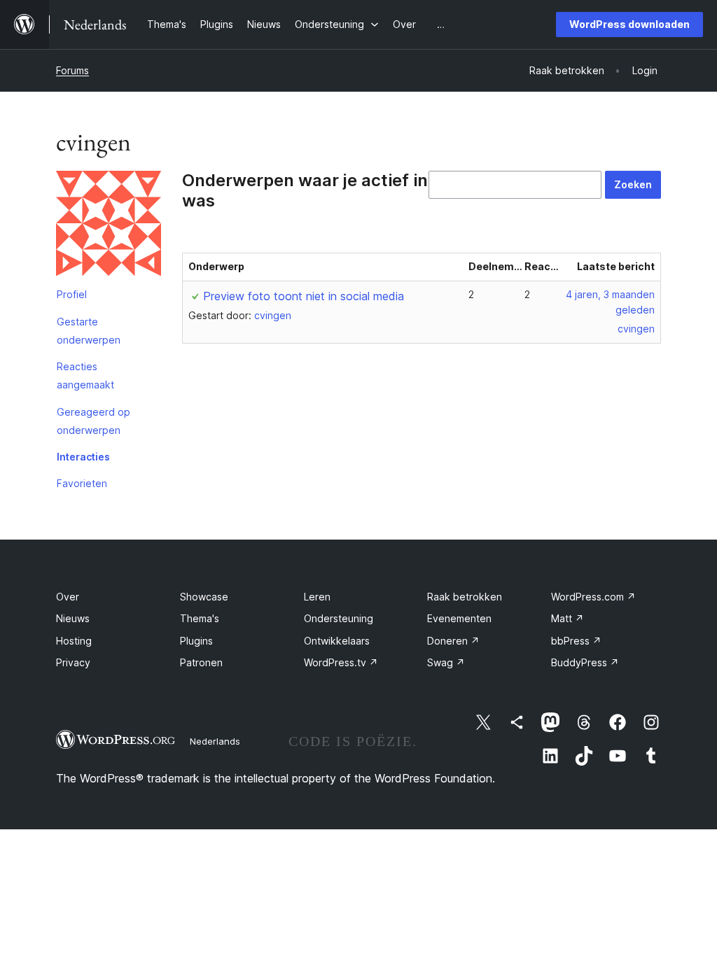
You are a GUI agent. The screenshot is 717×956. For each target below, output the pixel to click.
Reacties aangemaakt (85, 375)
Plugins (196, 641)
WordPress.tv (341, 662)
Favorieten (82, 483)
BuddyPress (585, 662)
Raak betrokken (464, 597)
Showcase (204, 597)
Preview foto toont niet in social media (303, 296)
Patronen (201, 662)
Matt (567, 618)
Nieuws (73, 618)
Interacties (83, 457)
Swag (446, 662)
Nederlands (215, 741)
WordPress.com (593, 597)
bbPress (576, 641)
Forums (72, 70)
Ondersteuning (338, 618)
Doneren (453, 641)
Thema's (199, 618)
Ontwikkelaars (337, 641)
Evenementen (459, 618)
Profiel (72, 294)
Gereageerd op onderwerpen (93, 421)
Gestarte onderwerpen (88, 331)
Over (67, 597)
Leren (317, 597)
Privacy (73, 662)
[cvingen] (108, 226)
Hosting (74, 641)
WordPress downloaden (629, 24)
